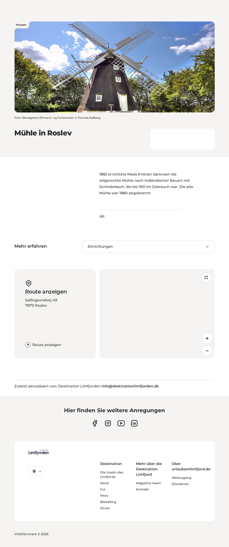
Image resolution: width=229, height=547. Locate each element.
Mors (104, 496)
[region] (157, 313)
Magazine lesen (148, 483)
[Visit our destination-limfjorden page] (134, 423)
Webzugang (181, 478)
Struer (105, 508)
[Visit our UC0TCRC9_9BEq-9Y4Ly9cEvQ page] (121, 423)
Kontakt (142, 489)
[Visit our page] (95, 423)
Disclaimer (180, 484)
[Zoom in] (207, 338)
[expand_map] (206, 277)
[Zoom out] (207, 350)
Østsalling (108, 502)
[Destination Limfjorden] (39, 452)
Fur (103, 489)
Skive (104, 483)
